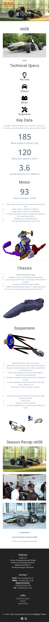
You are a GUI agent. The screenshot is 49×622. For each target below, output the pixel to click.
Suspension (24, 114)
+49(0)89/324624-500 (23, 585)
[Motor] (24, 98)
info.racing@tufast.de (25, 578)
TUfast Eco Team (23, 598)
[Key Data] (24, 75)
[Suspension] (24, 109)
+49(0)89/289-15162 (24, 588)
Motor (24, 102)
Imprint (23, 601)
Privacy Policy (23, 603)
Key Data (24, 79)
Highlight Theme (40, 614)
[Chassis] (24, 86)
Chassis (24, 91)
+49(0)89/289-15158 (26, 580)
